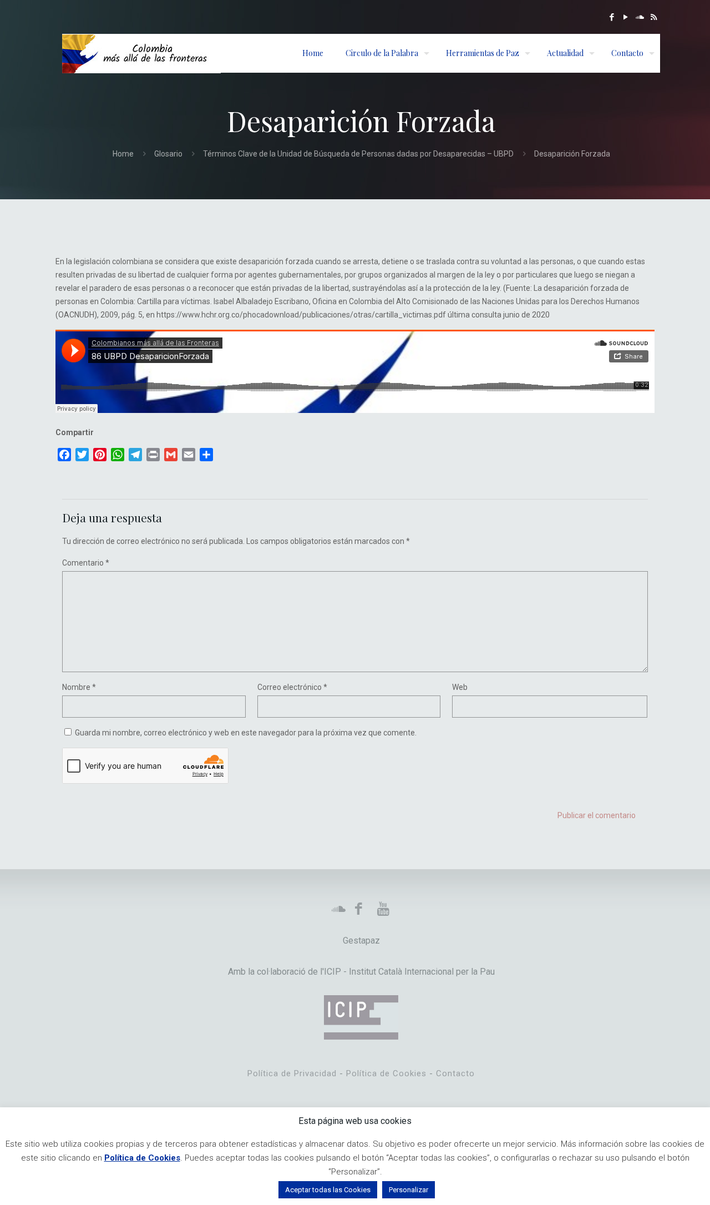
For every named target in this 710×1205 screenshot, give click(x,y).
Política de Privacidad (292, 1073)
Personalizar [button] (408, 1190)
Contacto (455, 1073)
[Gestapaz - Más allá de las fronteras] (141, 53)
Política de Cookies (386, 1073)
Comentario (85, 562)
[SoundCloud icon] (640, 17)
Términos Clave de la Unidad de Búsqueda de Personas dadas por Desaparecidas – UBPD (358, 153)
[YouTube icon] (626, 17)
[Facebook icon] (612, 17)
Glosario (168, 153)
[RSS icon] (654, 17)
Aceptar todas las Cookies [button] (328, 1190)
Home (123, 153)
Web (460, 687)
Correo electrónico (292, 687)
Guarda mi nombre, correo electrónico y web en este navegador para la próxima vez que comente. (246, 732)
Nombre (79, 687)
